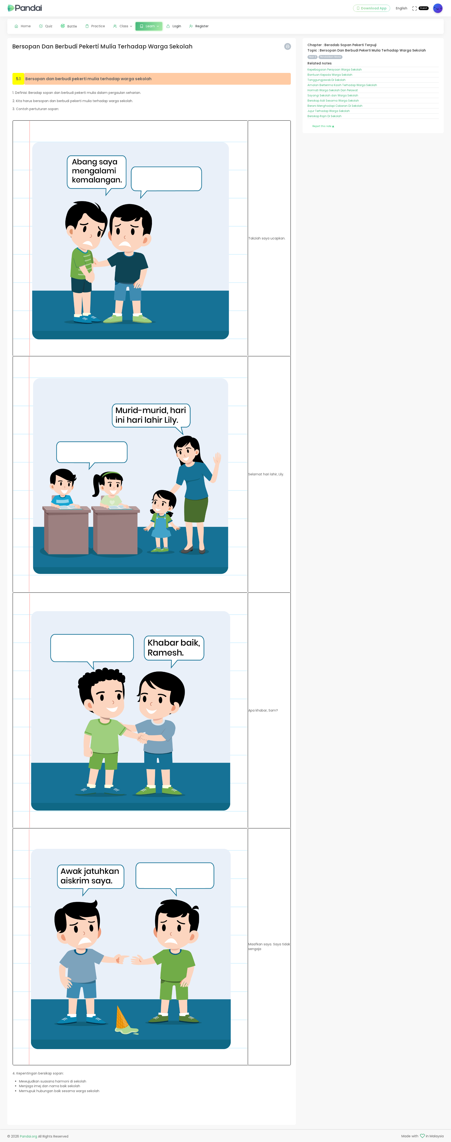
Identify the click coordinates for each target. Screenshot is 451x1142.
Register (202, 26)
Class (124, 26)
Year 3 (312, 56)
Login (177, 26)
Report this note (322, 126)
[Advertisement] (151, 62)
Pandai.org (28, 1136)
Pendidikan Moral (330, 56)
